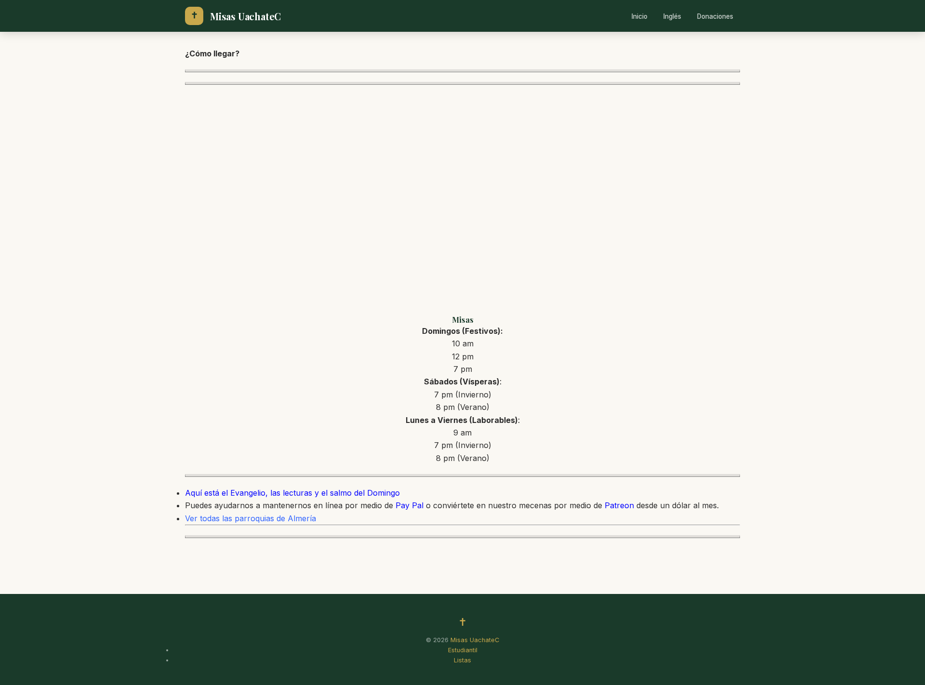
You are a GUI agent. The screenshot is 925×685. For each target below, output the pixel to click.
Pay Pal (409, 505)
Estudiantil (462, 650)
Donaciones (715, 16)
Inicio (640, 16)
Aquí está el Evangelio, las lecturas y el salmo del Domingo (292, 493)
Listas (462, 660)
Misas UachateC (245, 16)
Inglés (672, 16)
